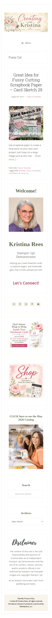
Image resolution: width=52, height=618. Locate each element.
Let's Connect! (26, 283)
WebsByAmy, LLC (26, 607)
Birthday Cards (25, 171)
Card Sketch (35, 171)
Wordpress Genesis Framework (20, 604)
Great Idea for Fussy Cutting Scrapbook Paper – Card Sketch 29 (26, 82)
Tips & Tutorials (24, 168)
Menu (28, 43)
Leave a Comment (34, 97)
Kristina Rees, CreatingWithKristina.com (26, 22)
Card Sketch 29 (14, 173)
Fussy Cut (24, 173)
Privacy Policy (29, 599)
